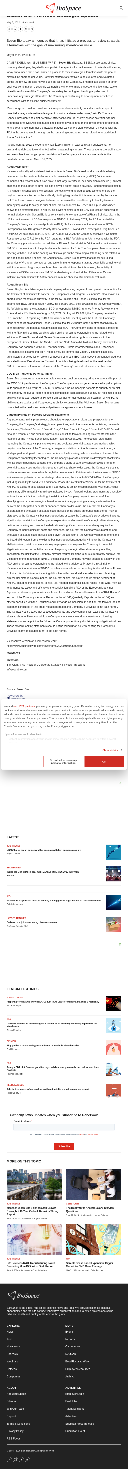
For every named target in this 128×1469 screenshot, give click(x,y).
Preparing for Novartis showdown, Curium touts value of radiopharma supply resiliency (53, 1001)
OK (104, 761)
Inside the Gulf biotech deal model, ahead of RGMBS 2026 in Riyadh (43, 871)
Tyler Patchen (97, 1270)
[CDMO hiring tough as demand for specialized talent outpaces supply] (113, 852)
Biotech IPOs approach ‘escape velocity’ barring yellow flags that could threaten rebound (54, 900)
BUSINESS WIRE (44, 62)
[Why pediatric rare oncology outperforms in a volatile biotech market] (113, 1047)
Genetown (72, 1203)
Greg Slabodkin (39, 1270)
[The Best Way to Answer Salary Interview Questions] (93, 1184)
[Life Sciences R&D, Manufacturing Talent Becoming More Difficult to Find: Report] (34, 1239)
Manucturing (15, 997)
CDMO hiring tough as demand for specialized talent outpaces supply (44, 850)
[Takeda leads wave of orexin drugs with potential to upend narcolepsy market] (113, 1091)
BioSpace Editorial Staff (17, 926)
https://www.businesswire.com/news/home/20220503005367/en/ (44, 645)
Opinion (11, 1041)
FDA (9, 1019)
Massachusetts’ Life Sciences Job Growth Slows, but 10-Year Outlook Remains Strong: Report (33, 1211)
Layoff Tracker (16, 918)
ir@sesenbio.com (17, 669)
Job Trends (13, 846)
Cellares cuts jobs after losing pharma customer (32, 922)
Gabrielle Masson (15, 904)
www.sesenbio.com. (99, 366)
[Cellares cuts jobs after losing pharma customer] (113, 924)
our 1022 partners (25, 706)
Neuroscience (15, 1085)
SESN (87, 62)
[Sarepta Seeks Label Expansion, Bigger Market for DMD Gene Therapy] (93, 1239)
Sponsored (13, 867)
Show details (110, 750)
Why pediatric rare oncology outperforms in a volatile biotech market (43, 1045)
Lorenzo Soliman (100, 1215)
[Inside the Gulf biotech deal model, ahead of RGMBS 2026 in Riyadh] (113, 873)
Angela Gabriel (13, 854)
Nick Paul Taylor (14, 1005)
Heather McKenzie (15, 1074)
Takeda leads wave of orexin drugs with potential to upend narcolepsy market (48, 1089)
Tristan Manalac (14, 1030)
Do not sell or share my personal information (63, 761)
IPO (8, 896)
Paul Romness (13, 1049)
